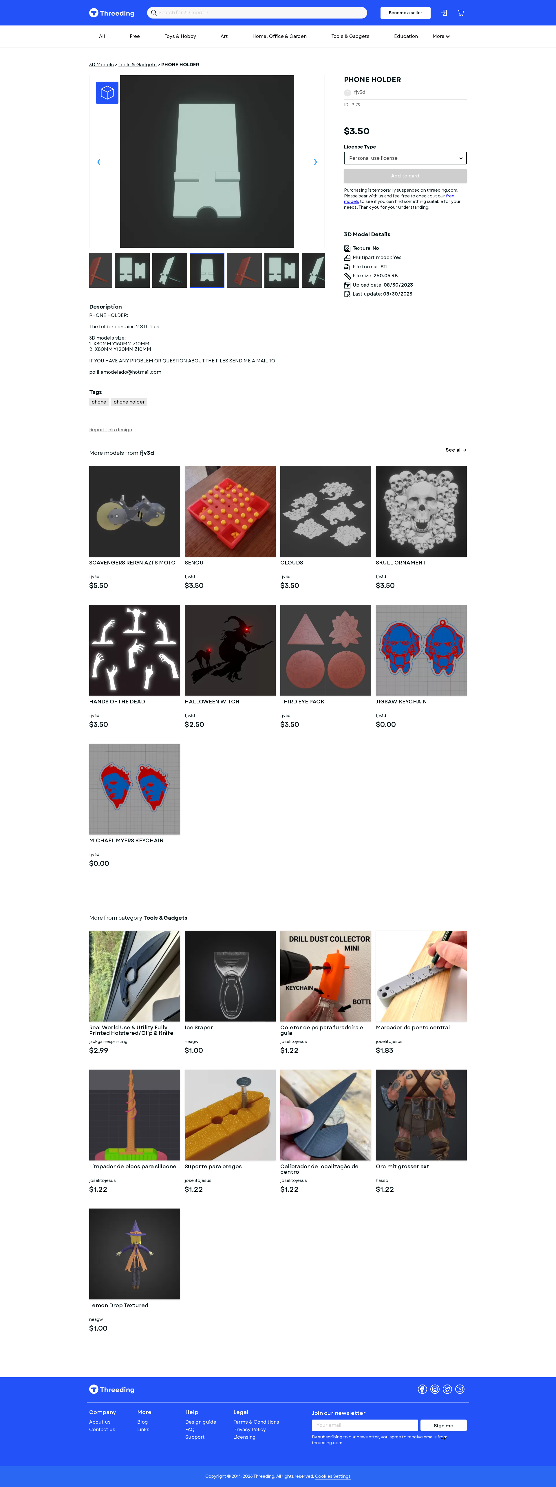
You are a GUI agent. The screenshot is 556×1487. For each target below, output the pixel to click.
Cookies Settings (333, 1476)
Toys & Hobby (180, 36)
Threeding (111, 12)
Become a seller (405, 13)
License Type (360, 147)
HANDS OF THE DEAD (117, 702)
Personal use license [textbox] (373, 158)
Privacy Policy (249, 1429)
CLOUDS (291, 563)
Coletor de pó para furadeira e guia (321, 1031)
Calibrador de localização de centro (319, 1170)
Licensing (244, 1437)
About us (100, 1422)
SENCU (194, 563)
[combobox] (405, 158)
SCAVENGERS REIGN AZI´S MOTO (132, 563)
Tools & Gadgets (350, 36)
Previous (98, 161)
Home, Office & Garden (280, 36)
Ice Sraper (199, 1028)
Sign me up (443, 1426)
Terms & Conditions (256, 1422)
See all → (456, 450)
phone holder (129, 402)
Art (224, 36)
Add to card (405, 176)
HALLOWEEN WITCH (212, 702)
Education (406, 36)
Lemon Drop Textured (118, 1306)
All (102, 36)
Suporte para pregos (213, 1167)
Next (315, 161)
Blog (142, 1422)
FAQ (190, 1429)
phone (99, 402)
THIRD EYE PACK (302, 702)
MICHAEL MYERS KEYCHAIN (126, 841)
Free (135, 36)
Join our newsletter (339, 1413)
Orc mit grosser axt (402, 1167)
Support (195, 1437)
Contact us (102, 1429)
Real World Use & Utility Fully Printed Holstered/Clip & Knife (131, 1031)
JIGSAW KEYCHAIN (401, 702)
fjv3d (359, 92)
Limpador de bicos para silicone (132, 1167)
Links (143, 1429)
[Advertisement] (405, 356)
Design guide (200, 1422)
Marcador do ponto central (413, 1028)
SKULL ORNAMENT (401, 563)
